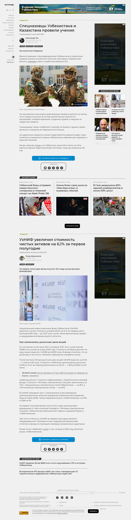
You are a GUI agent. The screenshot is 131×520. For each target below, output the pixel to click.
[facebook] (57, 497)
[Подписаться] (93, 493)
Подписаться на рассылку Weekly (68, 490)
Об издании (63, 502)
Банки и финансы (8, 22)
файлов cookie (62, 513)
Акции (22, 264)
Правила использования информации (106, 502)
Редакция (11, 46)
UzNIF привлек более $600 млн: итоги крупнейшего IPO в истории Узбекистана (52, 464)
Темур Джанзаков (33, 256)
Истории (11, 18)
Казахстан (10, 60)
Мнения (11, 27)
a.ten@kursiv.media (31, 42)
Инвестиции (10, 20)
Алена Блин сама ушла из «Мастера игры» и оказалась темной (71, 188)
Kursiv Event (10, 35)
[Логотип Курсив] (9, 5)
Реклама (11, 48)
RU (7, 10)
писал (38, 145)
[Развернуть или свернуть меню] (13, 40)
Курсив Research (8, 30)
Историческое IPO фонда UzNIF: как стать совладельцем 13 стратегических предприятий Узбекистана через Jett (48, 472)
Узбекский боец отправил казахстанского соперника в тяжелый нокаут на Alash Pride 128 (35, 189)
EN (13, 10)
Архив (61, 505)
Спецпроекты (9, 51)
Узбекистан (10, 62)
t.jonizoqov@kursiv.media (33, 260)
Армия (22, 46)
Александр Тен (32, 38)
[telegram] (67, 497)
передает (32, 61)
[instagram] (62, 497)
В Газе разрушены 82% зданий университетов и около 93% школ (108, 188)
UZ (10, 10)
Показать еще (72, 226)
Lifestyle (11, 32)
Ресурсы (11, 25)
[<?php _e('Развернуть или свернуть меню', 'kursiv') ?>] (13, 57)
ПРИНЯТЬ (93, 511)
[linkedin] (72, 497)
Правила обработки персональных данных (107, 505)
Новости (11, 15)
